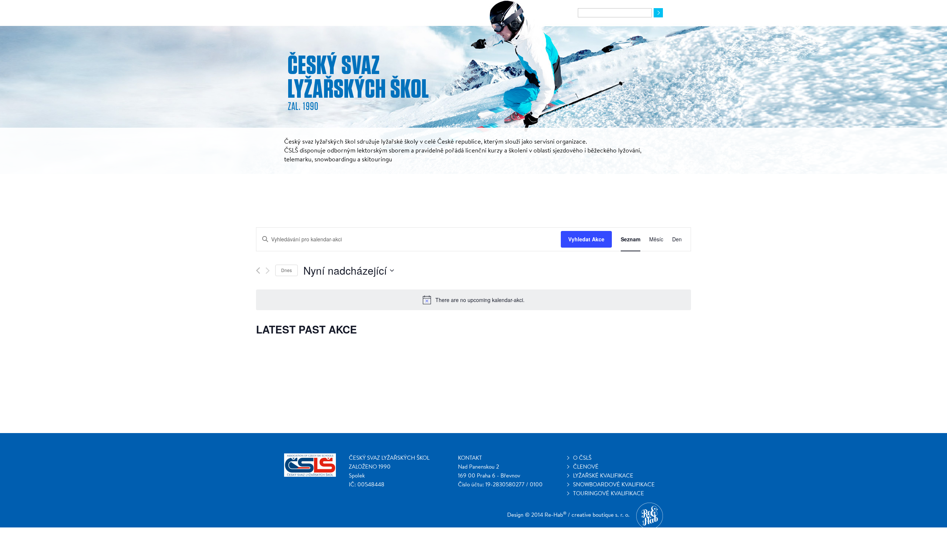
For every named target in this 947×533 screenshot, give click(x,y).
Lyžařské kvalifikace (603, 475)
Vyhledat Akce (586, 239)
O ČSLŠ (582, 457)
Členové (586, 466)
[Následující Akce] (268, 270)
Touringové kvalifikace (608, 493)
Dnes (286, 270)
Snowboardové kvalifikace (614, 484)
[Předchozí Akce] (258, 270)
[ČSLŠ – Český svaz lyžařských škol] (359, 82)
